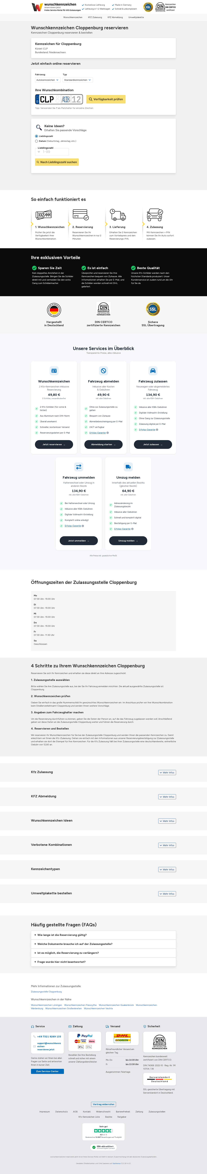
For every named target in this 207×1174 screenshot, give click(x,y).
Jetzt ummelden (78, 540)
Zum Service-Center (47, 1071)
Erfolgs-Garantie (97, 433)
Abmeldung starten (103, 444)
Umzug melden (128, 540)
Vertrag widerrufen (103, 1104)
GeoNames (117, 1163)
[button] (103, 935)
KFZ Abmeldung (115, 17)
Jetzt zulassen (153, 444)
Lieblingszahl (45, 147)
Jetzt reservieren (54, 444)
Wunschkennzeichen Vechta (98, 1008)
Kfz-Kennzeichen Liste (89, 1117)
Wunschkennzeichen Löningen (46, 1005)
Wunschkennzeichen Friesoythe (80, 1005)
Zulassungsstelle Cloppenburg (46, 991)
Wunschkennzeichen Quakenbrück (116, 1005)
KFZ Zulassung (95, 17)
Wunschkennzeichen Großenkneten (63, 1008)
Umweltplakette (136, 17)
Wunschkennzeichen (72, 17)
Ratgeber (121, 1117)
